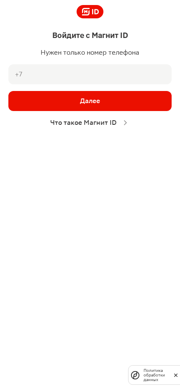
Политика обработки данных (154, 375)
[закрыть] (175, 375)
